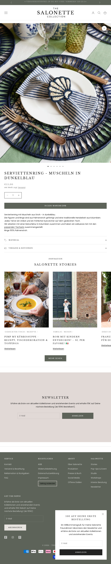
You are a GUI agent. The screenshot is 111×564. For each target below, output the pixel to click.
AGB (40, 464)
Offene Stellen (75, 482)
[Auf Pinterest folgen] (19, 537)
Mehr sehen (55, 358)
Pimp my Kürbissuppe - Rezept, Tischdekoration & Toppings (26, 340)
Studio (94, 473)
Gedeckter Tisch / (15, 332)
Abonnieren (15, 527)
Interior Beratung (99, 482)
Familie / (58, 332)
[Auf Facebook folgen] (5, 537)
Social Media (74, 477)
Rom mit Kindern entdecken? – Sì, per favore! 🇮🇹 (69, 340)
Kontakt (8, 464)
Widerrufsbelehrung (47, 468)
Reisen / (68, 332)
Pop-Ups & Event (99, 468)
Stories (94, 464)
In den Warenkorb (55, 205)
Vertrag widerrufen (47, 483)
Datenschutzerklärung (48, 473)
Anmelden (81, 552)
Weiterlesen (10, 348)
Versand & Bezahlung (14, 468)
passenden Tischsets (14, 227)
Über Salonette (75, 464)
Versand (21, 187)
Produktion (73, 468)
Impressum (43, 477)
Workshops (96, 477)
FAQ (6, 477)
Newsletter (96, 486)
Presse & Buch (74, 473)
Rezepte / (32, 332)
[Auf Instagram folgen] (12, 537)
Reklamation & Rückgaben (16, 473)
